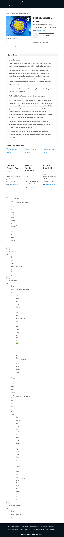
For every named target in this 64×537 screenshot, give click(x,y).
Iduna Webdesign (39, 534)
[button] (28, 19)
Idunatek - (33, 534)
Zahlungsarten (15, 526)
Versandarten (24, 526)
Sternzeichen (45, 42)
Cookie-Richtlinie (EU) (25, 529)
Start (7, 13)
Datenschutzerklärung (12, 529)
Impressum (51, 526)
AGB (9, 526)
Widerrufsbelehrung (34, 526)
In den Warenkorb (46, 35)
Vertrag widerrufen (50, 529)
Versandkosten (40, 30)
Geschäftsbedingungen (38, 529)
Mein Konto (44, 526)
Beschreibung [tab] (12, 55)
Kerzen (13, 13)
